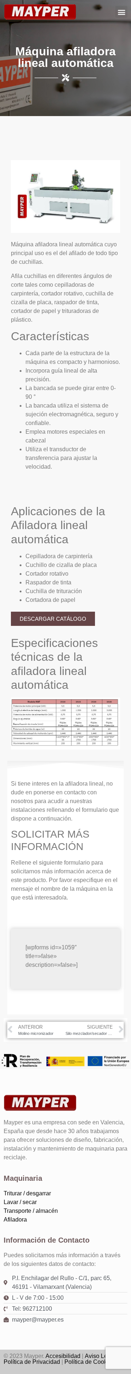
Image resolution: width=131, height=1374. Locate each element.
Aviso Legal (100, 1356)
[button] (121, 12)
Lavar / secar (20, 1202)
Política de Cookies (89, 1362)
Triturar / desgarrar (27, 1193)
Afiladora (15, 1219)
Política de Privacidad (32, 1362)
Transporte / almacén (31, 1211)
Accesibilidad (62, 1356)
